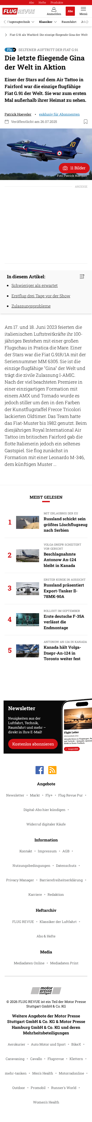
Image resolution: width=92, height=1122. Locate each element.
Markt (35, 795)
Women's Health (46, 1102)
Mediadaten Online (29, 963)
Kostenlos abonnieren (33, 743)
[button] (46, 154)
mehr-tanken (16, 1073)
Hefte (42, 2)
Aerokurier (16, 1044)
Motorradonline (71, 1073)
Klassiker (45, 21)
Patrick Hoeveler (18, 114)
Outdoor (18, 1087)
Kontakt (25, 851)
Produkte (57, 2)
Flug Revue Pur (70, 795)
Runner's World (63, 1087)
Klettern (76, 1058)
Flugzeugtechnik (18, 21)
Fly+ (49, 795)
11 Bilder (78, 167)
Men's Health (42, 1073)
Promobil (38, 1087)
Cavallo (36, 1058)
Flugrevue (56, 1058)
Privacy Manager (20, 880)
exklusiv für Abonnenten (59, 114)
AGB (66, 851)
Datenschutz (66, 865)
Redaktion (56, 894)
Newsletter (15, 795)
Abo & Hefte (46, 936)
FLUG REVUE (23, 921)
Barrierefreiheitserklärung (61, 880)
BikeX (76, 1044)
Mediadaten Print (64, 963)
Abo (31, 2)
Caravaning (15, 1058)
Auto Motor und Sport (48, 1044)
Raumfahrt (69, 21)
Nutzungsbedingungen (31, 865)
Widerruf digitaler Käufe (46, 824)
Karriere (35, 894)
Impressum (47, 851)
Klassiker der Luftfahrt (58, 921)
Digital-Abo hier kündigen (44, 809)
